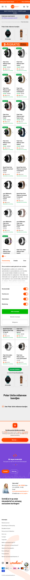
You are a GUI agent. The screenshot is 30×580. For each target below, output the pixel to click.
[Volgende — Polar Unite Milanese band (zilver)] (26, 53)
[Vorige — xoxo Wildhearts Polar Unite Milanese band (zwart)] (3, 185)
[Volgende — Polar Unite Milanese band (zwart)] (12, 53)
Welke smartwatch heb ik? (10, 18)
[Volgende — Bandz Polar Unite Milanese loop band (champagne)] (26, 158)
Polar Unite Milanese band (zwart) (6, 63)
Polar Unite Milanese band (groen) (20, 330)
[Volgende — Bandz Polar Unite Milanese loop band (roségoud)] (26, 185)
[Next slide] (26, 35)
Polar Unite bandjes (16, 21)
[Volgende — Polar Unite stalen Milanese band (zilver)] (12, 346)
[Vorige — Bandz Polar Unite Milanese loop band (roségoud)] (17, 185)
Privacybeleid (5, 553)
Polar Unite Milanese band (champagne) (20, 89)
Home (3, 21)
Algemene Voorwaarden (8, 548)
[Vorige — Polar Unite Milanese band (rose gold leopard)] (17, 346)
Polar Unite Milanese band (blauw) (20, 142)
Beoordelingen (5, 551)
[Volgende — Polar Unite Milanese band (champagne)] (26, 79)
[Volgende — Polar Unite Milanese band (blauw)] (26, 132)
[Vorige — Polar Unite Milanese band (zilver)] (17, 53)
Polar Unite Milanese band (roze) (6, 116)
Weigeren (15, 322)
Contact (5, 471)
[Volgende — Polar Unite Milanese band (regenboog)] (12, 241)
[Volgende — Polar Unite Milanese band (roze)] (12, 106)
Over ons (14, 471)
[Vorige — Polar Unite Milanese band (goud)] (3, 132)
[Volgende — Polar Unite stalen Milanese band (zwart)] (26, 241)
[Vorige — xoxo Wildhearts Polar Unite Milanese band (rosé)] (17, 213)
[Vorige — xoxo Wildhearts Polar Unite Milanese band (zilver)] (3, 213)
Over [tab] (24, 260)
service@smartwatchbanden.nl (20, 491)
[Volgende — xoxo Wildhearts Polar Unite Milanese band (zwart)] (12, 185)
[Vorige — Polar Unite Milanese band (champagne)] (17, 79)
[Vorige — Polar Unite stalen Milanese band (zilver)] (3, 346)
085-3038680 (21, 485)
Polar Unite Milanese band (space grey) (20, 116)
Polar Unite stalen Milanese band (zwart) (21, 251)
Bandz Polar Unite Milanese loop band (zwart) (8, 168)
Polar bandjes (8, 21)
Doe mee (14, 440)
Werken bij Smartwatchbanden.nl (10, 556)
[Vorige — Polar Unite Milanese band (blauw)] (17, 132)
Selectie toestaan (15, 317)
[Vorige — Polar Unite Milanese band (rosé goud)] (3, 79)
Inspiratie (4, 539)
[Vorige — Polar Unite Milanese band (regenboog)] (3, 241)
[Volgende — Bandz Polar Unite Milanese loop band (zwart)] (12, 158)
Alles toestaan (15, 311)
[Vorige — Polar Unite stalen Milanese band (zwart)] (17, 241)
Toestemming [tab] (6, 260)
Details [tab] (16, 260)
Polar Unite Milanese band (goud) (6, 142)
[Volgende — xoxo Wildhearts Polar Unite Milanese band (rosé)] (26, 213)
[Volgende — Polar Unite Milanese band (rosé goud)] (12, 79)
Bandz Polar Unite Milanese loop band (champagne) (22, 168)
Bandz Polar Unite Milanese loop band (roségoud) (22, 195)
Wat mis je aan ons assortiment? (10, 545)
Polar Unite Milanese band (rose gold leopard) (21, 356)
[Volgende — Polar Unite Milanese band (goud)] (12, 132)
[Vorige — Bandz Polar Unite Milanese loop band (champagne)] (17, 158)
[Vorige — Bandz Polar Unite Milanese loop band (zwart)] (3, 158)
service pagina (23, 493)
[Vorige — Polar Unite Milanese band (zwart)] (3, 53)
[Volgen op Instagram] (3, 563)
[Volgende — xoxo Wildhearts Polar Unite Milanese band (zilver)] (12, 213)
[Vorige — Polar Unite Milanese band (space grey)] (17, 106)
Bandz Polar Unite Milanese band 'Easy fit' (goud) (8, 330)
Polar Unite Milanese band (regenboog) (6, 251)
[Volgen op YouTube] (7, 563)
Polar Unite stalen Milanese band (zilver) (7, 356)
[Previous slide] (4, 35)
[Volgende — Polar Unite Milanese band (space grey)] (26, 106)
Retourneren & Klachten (8, 531)
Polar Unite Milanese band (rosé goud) (6, 89)
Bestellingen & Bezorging (8, 525)
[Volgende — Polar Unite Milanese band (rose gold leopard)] (26, 346)
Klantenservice (6, 522)
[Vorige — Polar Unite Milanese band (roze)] (3, 106)
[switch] (25, 294)
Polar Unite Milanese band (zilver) (20, 63)
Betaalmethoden (6, 528)
